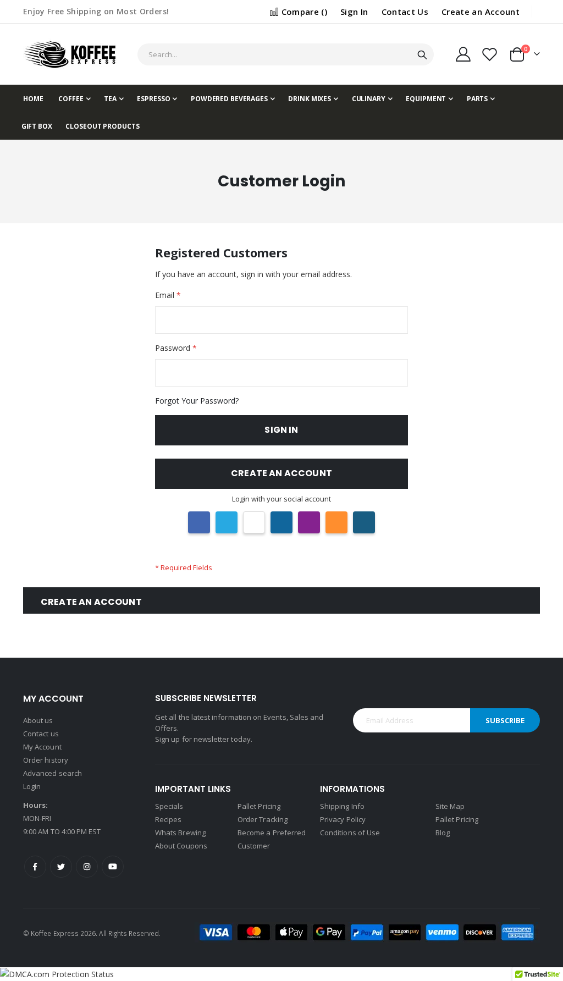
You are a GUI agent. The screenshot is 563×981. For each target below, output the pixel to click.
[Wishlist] (490, 54)
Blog (442, 832)
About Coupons (181, 846)
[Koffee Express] (70, 54)
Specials (169, 806)
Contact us (41, 733)
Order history (45, 760)
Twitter (61, 867)
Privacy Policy (343, 819)
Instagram (87, 867)
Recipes (168, 819)
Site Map (450, 806)
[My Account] (463, 54)
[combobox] (285, 54)
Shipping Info (342, 806)
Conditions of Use (350, 832)
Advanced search (52, 773)
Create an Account (480, 11)
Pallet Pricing (259, 806)
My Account (42, 747)
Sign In (354, 11)
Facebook (35, 867)
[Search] (422, 55)
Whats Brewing (180, 832)
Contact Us (405, 11)
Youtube (113, 867)
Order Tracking (263, 819)
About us (38, 720)
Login (32, 786)
